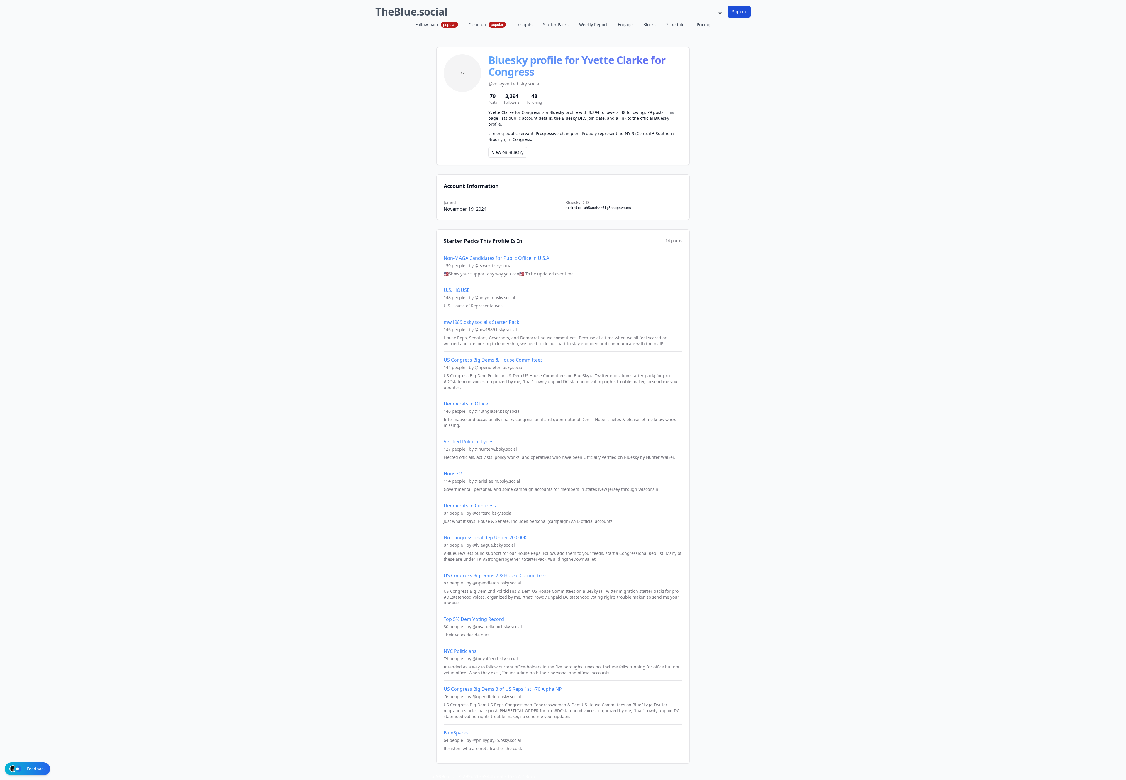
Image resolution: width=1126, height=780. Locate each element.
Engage (625, 24)
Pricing (703, 24)
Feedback (36, 768)
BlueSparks (456, 733)
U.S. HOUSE (456, 290)
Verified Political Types (469, 441)
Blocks (649, 24)
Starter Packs (556, 24)
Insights (524, 24)
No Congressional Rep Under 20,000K (485, 537)
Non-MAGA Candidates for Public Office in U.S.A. (497, 258)
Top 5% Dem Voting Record (474, 619)
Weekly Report (593, 24)
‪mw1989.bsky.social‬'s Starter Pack (481, 322)
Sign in (739, 11)
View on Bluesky (507, 152)
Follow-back (436, 24)
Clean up (486, 24)
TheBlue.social (411, 11)
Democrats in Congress (470, 505)
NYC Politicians (460, 651)
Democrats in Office (466, 403)
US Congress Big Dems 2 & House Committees (495, 575)
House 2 (453, 473)
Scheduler (676, 24)
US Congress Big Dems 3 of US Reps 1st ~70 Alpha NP (503, 689)
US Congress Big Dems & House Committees (493, 360)
